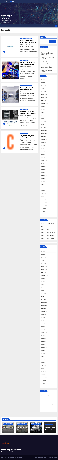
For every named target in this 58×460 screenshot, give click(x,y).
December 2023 (44, 166)
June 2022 (43, 214)
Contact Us (21, 25)
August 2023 (43, 178)
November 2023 (44, 169)
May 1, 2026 (34, 429)
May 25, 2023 (23, 115)
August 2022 (43, 208)
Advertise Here (11, 25)
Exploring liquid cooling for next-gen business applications (28, 89)
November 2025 (44, 97)
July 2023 (43, 181)
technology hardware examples (47, 238)
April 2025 (43, 118)
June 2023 (43, 184)
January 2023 (43, 199)
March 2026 (43, 85)
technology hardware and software (48, 232)
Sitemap (38, 25)
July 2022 (43, 211)
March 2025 (43, 121)
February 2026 (44, 88)
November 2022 (44, 205)
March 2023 (43, 193)
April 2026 (43, 82)
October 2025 (43, 100)
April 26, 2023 (24, 139)
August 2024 (43, 142)
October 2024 (43, 136)
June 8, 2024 (23, 66)
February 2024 (44, 160)
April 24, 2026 (49, 429)
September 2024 (44, 139)
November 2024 (44, 133)
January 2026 (43, 91)
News (42, 226)
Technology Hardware (11, 450)
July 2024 (43, 145)
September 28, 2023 (25, 91)
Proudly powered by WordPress (6, 457)
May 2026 (43, 79)
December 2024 (44, 130)
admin (30, 44)
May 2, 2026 (20, 429)
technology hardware (24, 60)
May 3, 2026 (6, 429)
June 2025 (43, 112)
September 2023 (44, 175)
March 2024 (43, 157)
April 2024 (43, 154)
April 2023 (43, 190)
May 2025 (43, 115)
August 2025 (43, 106)
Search (42, 37)
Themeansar (20, 457)
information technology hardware (47, 223)
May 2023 (43, 187)
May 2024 (43, 151)
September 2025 (44, 103)
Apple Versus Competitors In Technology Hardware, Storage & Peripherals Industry (47, 53)
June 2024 (43, 148)
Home (3, 25)
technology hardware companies (26, 38)
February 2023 (44, 196)
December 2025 (44, 94)
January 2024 (43, 163)
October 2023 (43, 172)
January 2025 (43, 127)
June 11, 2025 (24, 44)
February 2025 (44, 124)
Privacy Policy (30, 25)
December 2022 (44, 202)
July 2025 (43, 109)
